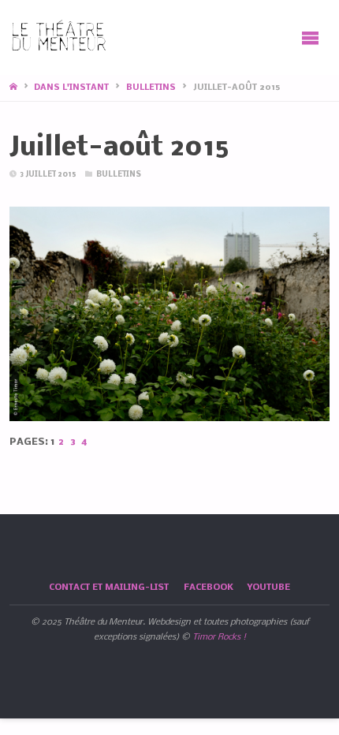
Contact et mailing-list (109, 587)
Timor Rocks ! (219, 637)
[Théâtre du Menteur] (59, 37)
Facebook (208, 587)
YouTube (269, 587)
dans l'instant (71, 88)
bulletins (151, 88)
